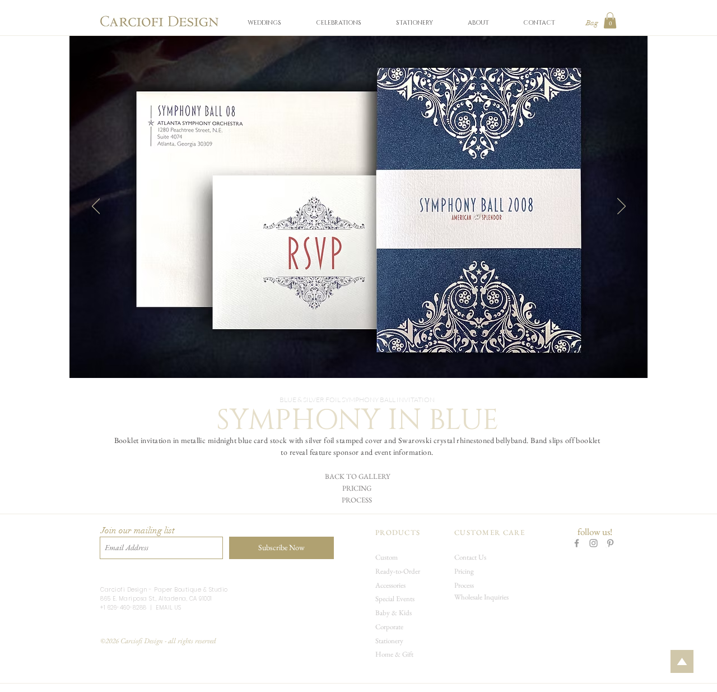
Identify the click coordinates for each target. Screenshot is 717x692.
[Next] (621, 207)
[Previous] (96, 207)
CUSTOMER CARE (489, 532)
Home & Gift (394, 654)
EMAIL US (168, 607)
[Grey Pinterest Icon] (610, 543)
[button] (264, 23)
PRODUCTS (397, 532)
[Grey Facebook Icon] (576, 543)
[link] (610, 20)
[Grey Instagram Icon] (593, 543)
